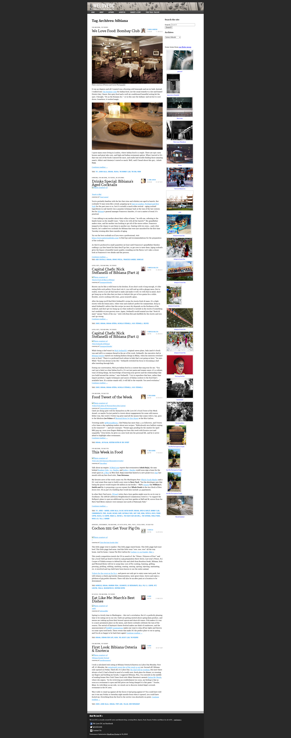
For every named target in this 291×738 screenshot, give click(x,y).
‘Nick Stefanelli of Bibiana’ (101, 344)
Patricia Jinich (150, 513)
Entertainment (103, 524)
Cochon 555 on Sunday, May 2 (142, 552)
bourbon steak (113, 585)
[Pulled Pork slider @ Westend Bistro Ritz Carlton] (100, 403)
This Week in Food (107, 452)
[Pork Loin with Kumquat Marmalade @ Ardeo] (100, 458)
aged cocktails (101, 260)
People (134, 524)
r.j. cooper (149, 585)
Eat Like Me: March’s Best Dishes (113, 599)
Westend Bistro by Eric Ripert (126, 418)
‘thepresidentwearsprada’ (108, 408)
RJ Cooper (106, 516)
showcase (140, 260)
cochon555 (123, 585)
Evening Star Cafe (107, 637)
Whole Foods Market (149, 480)
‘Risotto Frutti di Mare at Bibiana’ (103, 280)
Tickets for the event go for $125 (104, 573)
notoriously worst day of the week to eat (124, 667)
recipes (146, 323)
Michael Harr (116, 513)
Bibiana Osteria (111, 323)
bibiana (110, 172)
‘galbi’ (94, 608)
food (104, 513)
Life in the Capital (122, 524)
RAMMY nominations (114, 628)
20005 (98, 323)
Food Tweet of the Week (112, 397)
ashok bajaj (103, 172)
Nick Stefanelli (137, 323)
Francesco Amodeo (129, 260)
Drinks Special (117, 260)
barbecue (99, 585)
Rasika (116, 172)
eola (140, 585)
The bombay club (124, 172)
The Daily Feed (105, 393)
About (101, 12)
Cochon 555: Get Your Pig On (116, 528)
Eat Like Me (95, 594)
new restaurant (134, 704)
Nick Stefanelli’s (120, 351)
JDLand (115, 494)
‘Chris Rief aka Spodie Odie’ (109, 542)
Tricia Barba (151, 396)
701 (97, 172)
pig (144, 585)
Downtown (95, 177)
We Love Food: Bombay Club (116, 30)
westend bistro (120, 588)
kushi (116, 637)
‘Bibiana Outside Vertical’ (100, 658)
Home (93, 12)
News (129, 524)
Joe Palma (105, 442)
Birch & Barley (145, 511)
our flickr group (185, 47)
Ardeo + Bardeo (129, 470)
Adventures (95, 524)
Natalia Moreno (152, 29)
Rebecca (150, 530)
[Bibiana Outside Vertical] (100, 655)
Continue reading (100, 167)
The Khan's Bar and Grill (132, 516)
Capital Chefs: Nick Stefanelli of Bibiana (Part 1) (115, 335)
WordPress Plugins (113, 734)
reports (146, 485)
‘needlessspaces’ (105, 660)
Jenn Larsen (152, 180)
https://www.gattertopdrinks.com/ (105, 238)
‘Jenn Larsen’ (104, 197)
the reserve (134, 637)
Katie (149, 596)
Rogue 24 (113, 516)
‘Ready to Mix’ (97, 194)
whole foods (155, 516)
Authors (111, 12)
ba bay (121, 511)
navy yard (137, 513)
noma (143, 513)
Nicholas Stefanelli (124, 323)
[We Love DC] (147, 7)
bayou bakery (128, 511)
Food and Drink (96, 27)
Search (167, 25)
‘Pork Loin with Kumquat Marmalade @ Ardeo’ (108, 461)
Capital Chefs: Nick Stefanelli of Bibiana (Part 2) (115, 271)
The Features (104, 27)
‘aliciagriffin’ (104, 611)
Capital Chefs (95, 265)
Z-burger (106, 519)
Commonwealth (97, 513)
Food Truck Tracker (152, 12)
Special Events (141, 524)
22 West (106, 473)
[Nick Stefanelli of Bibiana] (100, 341)
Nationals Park (127, 513)
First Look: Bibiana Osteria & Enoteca (114, 649)
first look (119, 704)
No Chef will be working (140, 670)
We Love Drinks (120, 177)
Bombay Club (103, 470)
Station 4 (120, 516)
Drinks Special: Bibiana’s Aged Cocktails (112, 183)
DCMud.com (114, 468)
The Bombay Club (110, 92)
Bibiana (101, 212)
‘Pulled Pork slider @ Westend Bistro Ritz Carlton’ (109, 406)
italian (125, 704)
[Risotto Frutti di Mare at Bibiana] (100, 277)
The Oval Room (136, 172)
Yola (101, 519)
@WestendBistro (111, 423)
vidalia (100, 588)
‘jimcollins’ (103, 463)
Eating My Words (154, 677)
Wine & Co (95, 519)
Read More (177, 720)
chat (156, 473)
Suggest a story (135, 12)
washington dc (109, 588)
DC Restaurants (133, 585)
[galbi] (100, 606)
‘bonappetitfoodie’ (106, 282)
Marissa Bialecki (153, 268)
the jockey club (124, 637)
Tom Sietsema (146, 516)
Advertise (122, 12)
